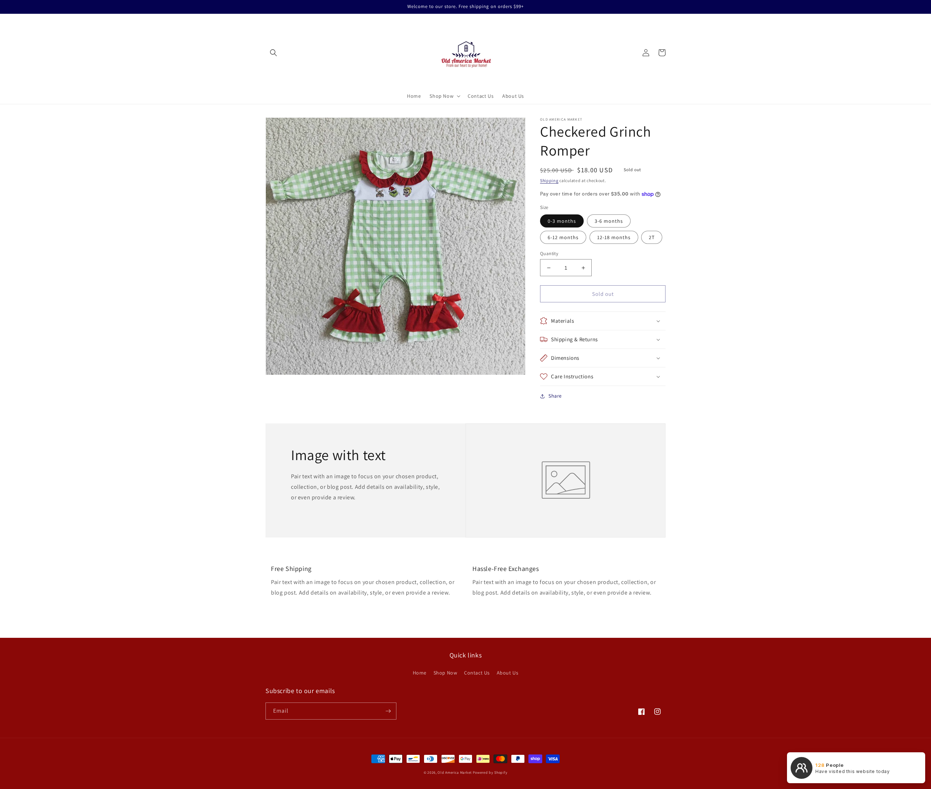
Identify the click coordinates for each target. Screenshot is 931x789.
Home (420, 672)
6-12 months (563, 237)
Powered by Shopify (490, 772)
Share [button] (555, 396)
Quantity (549, 253)
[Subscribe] (388, 711)
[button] (273, 53)
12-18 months (614, 237)
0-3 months (562, 221)
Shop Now (445, 672)
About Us (508, 672)
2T (652, 237)
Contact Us (477, 672)
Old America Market (454, 772)
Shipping (549, 180)
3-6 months (609, 221)
